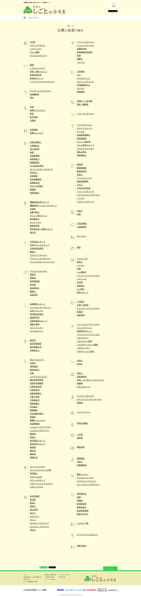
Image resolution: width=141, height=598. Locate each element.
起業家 (33, 209)
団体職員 (81, 92)
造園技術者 (82, 49)
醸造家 (33, 434)
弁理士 (80, 364)
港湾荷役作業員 (36, 314)
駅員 (32, 114)
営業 (32, 107)
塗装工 (80, 175)
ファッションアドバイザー (88, 324)
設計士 (33, 513)
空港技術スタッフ (37, 242)
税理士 (33, 506)
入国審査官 (82, 227)
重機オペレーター (37, 420)
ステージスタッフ (37, 480)
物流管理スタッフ (84, 331)
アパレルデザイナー (38, 55)
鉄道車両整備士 (83, 135)
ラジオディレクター (85, 478)
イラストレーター (37, 68)
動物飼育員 (82, 171)
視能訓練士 (35, 403)
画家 (32, 152)
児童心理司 (35, 397)
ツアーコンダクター (85, 114)
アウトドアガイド (37, 45)
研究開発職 (35, 281)
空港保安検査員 (36, 248)
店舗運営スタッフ (37, 304)
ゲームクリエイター (38, 271)
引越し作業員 (82, 305)
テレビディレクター (85, 148)
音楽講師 (34, 130)
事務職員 (34, 410)
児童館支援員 (35, 387)
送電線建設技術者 (84, 52)
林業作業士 (82, 507)
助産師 (33, 447)
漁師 (79, 497)
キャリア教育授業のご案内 (30, 581)
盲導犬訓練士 (82, 423)
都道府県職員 (82, 181)
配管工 (80, 262)
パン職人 (81, 289)
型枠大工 (34, 173)
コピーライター (36, 328)
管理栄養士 (35, 193)
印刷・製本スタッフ (38, 71)
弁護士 (80, 361)
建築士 (33, 291)
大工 (79, 75)
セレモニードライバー (39, 523)
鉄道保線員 (82, 138)
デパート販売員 (83, 142)
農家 (79, 247)
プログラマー (82, 338)
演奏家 (33, 120)
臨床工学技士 (82, 514)
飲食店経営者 (35, 75)
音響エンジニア (36, 133)
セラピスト (35, 516)
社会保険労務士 (36, 414)
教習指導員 (35, 226)
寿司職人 (34, 473)
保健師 (80, 383)
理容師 (80, 500)
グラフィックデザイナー (40, 258)
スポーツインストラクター (41, 483)
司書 (32, 373)
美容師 (80, 312)
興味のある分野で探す (51, 574)
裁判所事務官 (35, 344)
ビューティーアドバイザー (88, 308)
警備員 (33, 278)
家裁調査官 (35, 162)
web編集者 (34, 94)
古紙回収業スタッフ (38, 321)
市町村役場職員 (36, 383)
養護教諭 (81, 458)
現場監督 (34, 295)
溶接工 (80, 462)
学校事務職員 (35, 179)
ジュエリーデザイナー (39, 430)
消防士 (33, 437)
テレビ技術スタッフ (85, 145)
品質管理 (81, 315)
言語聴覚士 (35, 288)
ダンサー (81, 88)
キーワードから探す (50, 579)
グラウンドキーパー (38, 255)
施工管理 (34, 510)
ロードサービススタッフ (87, 534)
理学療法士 (82, 494)
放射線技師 (82, 377)
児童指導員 (35, 390)
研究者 (33, 285)
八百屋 (80, 434)
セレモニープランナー (39, 526)
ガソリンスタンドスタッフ (41, 169)
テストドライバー (84, 128)
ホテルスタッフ (83, 387)
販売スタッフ (82, 292)
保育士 (80, 373)
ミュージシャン (83, 412)
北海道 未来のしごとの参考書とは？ (33, 577)
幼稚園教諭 (82, 465)
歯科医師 (34, 366)
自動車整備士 (35, 393)
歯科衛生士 (35, 370)
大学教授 (81, 71)
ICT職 (32, 42)
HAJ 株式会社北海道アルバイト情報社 (35, 590)
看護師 (33, 189)
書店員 (33, 451)
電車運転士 (82, 155)
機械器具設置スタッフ (39, 202)
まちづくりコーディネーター (89, 399)
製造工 (33, 503)
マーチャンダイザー (85, 396)
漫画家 (80, 403)
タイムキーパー (83, 78)
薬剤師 (80, 438)
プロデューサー (83, 348)
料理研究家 (82, 504)
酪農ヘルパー (82, 474)
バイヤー (81, 265)
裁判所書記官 (35, 347)
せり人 (33, 520)
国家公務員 (35, 324)
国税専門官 (35, 317)
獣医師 (33, 417)
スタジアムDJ (36, 477)
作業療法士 (35, 350)
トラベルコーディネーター (88, 195)
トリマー (81, 198)
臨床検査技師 (82, 511)
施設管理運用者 (36, 380)
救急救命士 (35, 219)
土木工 (80, 185)
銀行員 (33, 232)
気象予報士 (35, 212)
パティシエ (82, 279)
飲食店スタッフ (36, 78)
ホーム (25, 574)
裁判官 (33, 340)
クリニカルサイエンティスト (42, 262)
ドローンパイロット (85, 202)
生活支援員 (35, 496)
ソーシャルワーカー (85, 45)
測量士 (80, 59)
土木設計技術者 (83, 188)
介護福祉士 (35, 146)
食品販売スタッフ (37, 444)
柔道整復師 (35, 424)
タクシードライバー (85, 82)
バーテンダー (82, 259)
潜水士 (33, 530)
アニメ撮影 (35, 52)
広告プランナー (36, 311)
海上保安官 (35, 149)
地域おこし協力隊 (84, 101)
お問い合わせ (27, 579)
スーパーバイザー (37, 467)
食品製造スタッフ (37, 440)
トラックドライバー (85, 191)
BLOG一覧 (62, 577)
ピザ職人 (81, 302)
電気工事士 (82, 152)
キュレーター (35, 222)
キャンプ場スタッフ (38, 215)
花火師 (80, 282)
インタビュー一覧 (64, 574)
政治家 (33, 499)
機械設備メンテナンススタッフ (43, 205)
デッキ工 (81, 132)
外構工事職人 (35, 142)
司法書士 (34, 407)
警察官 (33, 274)
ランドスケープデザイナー (88, 484)
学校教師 (34, 176)
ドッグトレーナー (84, 178)
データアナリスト (84, 125)
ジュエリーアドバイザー (40, 427)
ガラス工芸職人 (36, 186)
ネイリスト (82, 236)
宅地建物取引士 (83, 85)
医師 (32, 65)
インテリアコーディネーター (42, 82)
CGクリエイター (37, 360)
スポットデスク (36, 487)
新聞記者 (34, 457)
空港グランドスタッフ (39, 245)
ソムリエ (81, 62)
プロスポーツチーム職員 (87, 345)
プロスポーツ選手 (84, 341)
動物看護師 (82, 168)
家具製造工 (35, 159)
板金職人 (81, 286)
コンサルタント (36, 331)
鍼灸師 (33, 454)
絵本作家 (34, 117)
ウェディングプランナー (40, 91)
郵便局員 (81, 447)
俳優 (79, 269)
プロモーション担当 (85, 351)
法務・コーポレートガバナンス (90, 380)
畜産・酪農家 (82, 104)
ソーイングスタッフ (85, 42)
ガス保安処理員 (36, 166)
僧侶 (79, 55)
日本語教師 (82, 223)
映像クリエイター (37, 110)
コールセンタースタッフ (40, 307)
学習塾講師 (35, 156)
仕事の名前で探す (49, 577)
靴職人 (33, 252)
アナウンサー (35, 49)
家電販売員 (35, 183)
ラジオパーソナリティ (86, 481)
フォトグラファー (84, 328)
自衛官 (33, 363)
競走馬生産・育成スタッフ (41, 229)
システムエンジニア (38, 376)
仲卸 (79, 214)
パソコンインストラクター (88, 275)
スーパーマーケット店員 (40, 470)
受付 (32, 98)
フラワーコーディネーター (88, 334)
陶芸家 (80, 164)
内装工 (80, 211)
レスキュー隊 (82, 523)
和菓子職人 (82, 546)
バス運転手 (82, 272)
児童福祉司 (35, 400)
